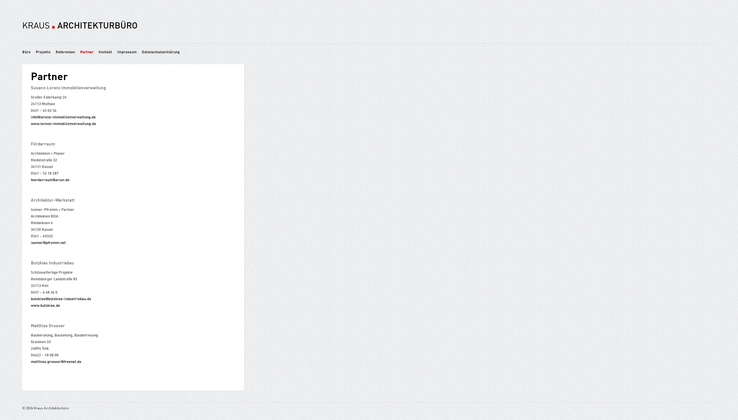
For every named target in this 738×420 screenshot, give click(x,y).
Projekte (43, 52)
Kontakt (105, 52)
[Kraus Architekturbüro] (80, 38)
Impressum (127, 52)
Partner (86, 52)
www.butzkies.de (45, 306)
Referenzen (65, 52)
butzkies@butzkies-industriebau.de (61, 299)
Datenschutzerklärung (161, 52)
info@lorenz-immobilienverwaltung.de (63, 117)
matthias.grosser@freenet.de (56, 362)
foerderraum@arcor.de (50, 180)
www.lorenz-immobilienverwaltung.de (63, 124)
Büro (26, 52)
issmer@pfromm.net (48, 243)
